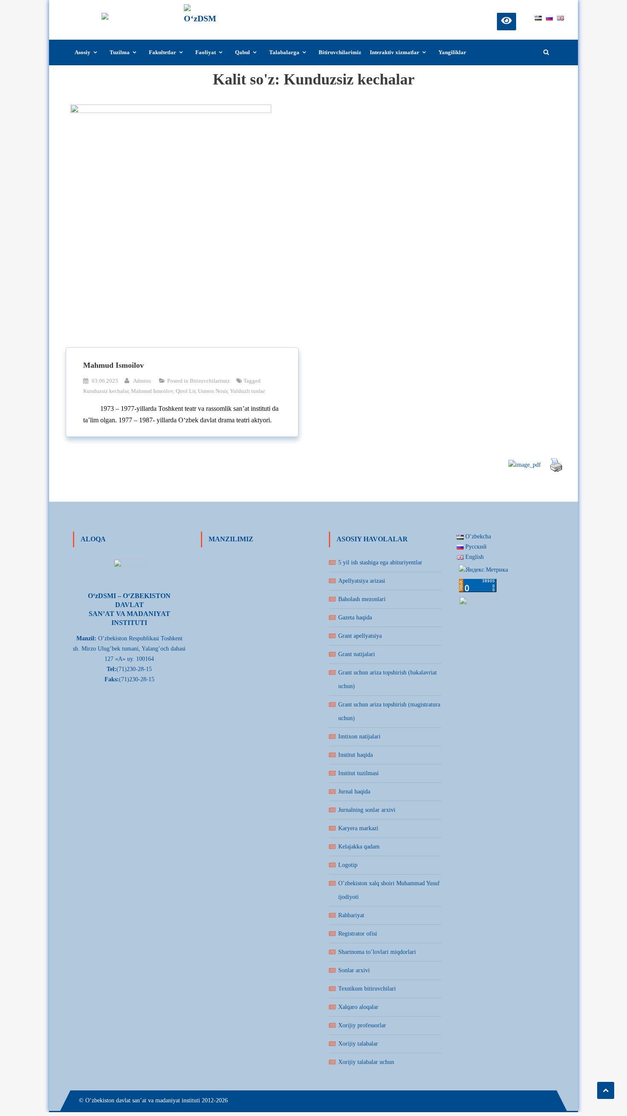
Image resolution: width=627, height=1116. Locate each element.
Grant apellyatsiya (360, 636)
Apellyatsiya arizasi (361, 581)
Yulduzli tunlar (247, 391)
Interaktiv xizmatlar (394, 52)
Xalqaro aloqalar (358, 1007)
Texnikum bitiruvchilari (367, 988)
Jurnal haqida (354, 791)
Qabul (242, 52)
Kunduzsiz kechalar (105, 391)
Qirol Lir (185, 391)
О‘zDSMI (241, 11)
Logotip (347, 865)
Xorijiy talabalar (358, 1043)
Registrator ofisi (357, 933)
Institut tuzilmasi (358, 773)
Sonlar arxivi (354, 970)
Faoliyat (205, 52)
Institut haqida (355, 755)
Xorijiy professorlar (362, 1025)
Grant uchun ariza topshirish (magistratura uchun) (389, 711)
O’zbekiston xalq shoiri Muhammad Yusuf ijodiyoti (389, 890)
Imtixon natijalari (359, 736)
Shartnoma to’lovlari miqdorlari (377, 952)
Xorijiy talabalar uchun (366, 1062)
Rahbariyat (351, 915)
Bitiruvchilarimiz (340, 52)
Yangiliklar (452, 52)
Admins (142, 381)
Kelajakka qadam (359, 846)
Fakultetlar (162, 52)
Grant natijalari (356, 654)
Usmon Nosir (212, 391)
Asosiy (82, 52)
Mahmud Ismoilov (113, 365)
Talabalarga (284, 52)
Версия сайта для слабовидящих (506, 20)
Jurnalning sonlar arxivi (366, 810)
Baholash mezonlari (362, 599)
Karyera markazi (358, 828)
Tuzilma (120, 52)
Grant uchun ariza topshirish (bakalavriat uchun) (387, 679)
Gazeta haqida (355, 617)
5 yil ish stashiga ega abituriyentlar (380, 562)
